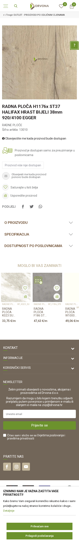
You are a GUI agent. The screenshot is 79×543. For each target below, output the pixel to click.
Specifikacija (16, 234)
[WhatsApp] (40, 208)
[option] (39, 62)
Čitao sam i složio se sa (36, 437)
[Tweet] (31, 208)
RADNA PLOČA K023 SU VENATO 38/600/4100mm (9, 312)
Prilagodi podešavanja (39, 535)
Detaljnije (14, 329)
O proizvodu (16, 222)
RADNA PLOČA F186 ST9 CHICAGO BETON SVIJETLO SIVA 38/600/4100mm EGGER (41, 312)
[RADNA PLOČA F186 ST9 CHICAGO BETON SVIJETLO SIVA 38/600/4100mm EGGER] (47, 287)
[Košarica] (71, 8)
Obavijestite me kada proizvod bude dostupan (35, 138)
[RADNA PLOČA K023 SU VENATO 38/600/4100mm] (16, 287)
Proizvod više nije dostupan (23, 165)
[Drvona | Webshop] (39, 6)
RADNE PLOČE (12, 125)
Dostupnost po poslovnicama (33, 246)
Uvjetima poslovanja (50, 435)
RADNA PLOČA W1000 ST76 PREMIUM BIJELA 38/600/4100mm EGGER (70, 312)
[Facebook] (23, 208)
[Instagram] (16, 467)
